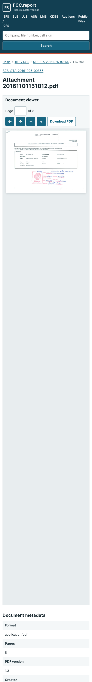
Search (46, 46)
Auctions (68, 16)
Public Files (83, 19)
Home (6, 62)
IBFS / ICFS (6, 21)
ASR (34, 16)
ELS (15, 16)
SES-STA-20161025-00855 (51, 62)
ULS (24, 16)
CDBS (54, 16)
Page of (19, 111)
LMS (43, 16)
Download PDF (61, 121)
